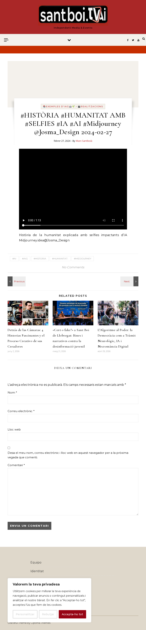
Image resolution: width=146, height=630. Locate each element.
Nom (12, 392)
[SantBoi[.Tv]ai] (73, 15)
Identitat (37, 571)
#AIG (25, 258)
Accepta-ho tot (72, 614)
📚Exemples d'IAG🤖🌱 (59, 106)
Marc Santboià (84, 140)
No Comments (73, 267)
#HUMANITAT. (60, 258)
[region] (49, 600)
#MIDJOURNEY (82, 258)
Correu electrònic (21, 411)
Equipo (35, 562)
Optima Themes (40, 622)
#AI (14, 258)
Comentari (16, 465)
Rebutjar (48, 614)
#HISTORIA (40, 258)
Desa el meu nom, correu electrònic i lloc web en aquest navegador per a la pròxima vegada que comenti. (68, 455)
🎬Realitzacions (90, 106)
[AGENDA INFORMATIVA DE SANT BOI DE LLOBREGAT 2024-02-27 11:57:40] (129, 281)
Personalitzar (25, 614)
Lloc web (14, 429)
